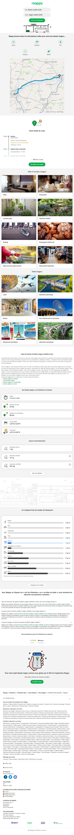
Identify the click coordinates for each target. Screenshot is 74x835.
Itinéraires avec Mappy (8, 711)
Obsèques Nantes (42, 725)
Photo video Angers (12, 748)
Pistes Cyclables (13, 759)
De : (33, 10)
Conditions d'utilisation (8, 813)
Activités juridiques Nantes (28, 738)
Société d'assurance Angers (10, 741)
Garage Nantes (25, 723)
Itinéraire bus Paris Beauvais (10, 714)
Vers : (33, 15)
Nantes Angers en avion (10, 384)
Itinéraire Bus (15, 706)
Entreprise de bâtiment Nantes (46, 723)
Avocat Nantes (50, 730)
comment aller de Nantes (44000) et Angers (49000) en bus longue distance (35, 614)
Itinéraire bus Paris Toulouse (26, 714)
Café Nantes (23, 728)
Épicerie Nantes (47, 738)
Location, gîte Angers (43, 741)
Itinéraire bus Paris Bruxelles (17, 713)
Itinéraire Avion (23, 706)
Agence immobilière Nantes (62, 723)
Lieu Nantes (39, 738)
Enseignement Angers (55, 747)
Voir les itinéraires (37, 20)
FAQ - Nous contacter (8, 815)
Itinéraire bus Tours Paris (64, 716)
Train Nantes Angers (9, 380)
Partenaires (10, 807)
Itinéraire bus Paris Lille (50, 711)
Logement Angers (59, 750)
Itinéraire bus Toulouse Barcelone (26, 718)
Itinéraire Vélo (22, 704)
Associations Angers (29, 743)
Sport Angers (66, 743)
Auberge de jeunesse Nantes (51, 727)
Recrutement (6, 804)
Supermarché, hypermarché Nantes (60, 734)
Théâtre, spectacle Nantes (61, 730)
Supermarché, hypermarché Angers (12, 752)
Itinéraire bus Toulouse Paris (46, 713)
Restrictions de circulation (35, 759)
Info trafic (5, 759)
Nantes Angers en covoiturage (12, 382)
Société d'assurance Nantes (29, 725)
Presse (4, 807)
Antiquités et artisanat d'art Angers (60, 752)
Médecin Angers (58, 743)
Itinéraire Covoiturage (58, 704)
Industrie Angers (36, 752)
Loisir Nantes (31, 736)
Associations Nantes (51, 728)
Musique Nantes (23, 730)
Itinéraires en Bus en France (23, 711)
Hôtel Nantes (6, 723)
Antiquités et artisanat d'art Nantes (45, 736)
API (4, 784)
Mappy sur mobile (7, 785)
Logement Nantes (29, 727)
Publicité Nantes (33, 730)
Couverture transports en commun (11, 816)
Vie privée (17, 813)
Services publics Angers (26, 747)
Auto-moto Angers (55, 739)
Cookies (23, 813)
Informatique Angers (57, 745)
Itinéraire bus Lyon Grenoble (58, 718)
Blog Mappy (6, 805)
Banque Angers (33, 750)
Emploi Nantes (41, 730)
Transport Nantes (52, 725)
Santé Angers (49, 743)
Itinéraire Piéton (13, 704)
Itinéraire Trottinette (34, 706)
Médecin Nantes (62, 728)
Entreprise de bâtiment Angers (27, 739)
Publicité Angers (45, 747)
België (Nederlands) (10, 794)
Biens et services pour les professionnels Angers (15, 745)
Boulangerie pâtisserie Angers (26, 748)
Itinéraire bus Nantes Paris (34, 716)
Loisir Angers (36, 747)
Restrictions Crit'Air (23, 759)
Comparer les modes (37, 585)
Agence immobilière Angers (43, 739)
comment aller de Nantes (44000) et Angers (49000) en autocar (31, 625)
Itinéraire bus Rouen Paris (40, 714)
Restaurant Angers (64, 738)
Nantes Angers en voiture (10, 379)
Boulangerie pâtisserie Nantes (19, 734)
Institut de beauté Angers (50, 748)
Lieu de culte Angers (15, 754)
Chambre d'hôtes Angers (55, 741)
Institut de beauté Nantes (44, 734)
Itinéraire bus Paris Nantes (10, 718)
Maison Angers (15, 739)
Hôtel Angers (56, 738)
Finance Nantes (36, 732)
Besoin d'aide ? (9, 767)
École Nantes (27, 732)
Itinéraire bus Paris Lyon (61, 713)
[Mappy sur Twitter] (10, 777)
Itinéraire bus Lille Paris (37, 711)
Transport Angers (32, 741)
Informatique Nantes (13, 730)
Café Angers (25, 750)
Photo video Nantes (46, 732)
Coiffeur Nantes (17, 725)
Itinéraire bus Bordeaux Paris (19, 716)
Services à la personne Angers (46, 750)
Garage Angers (6, 739)
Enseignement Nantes (8, 732)
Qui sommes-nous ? (8, 802)
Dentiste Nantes (19, 732)
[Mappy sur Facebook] (5, 777)
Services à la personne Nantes (19, 736)
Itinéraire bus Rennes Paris (55, 714)
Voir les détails (37, 473)
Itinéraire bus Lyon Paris (32, 713)
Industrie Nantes (32, 734)
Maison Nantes (33, 723)
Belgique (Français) (10, 793)
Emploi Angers (66, 745)
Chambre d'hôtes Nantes (9, 727)
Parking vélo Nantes (32, 728)
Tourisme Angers (46, 752)
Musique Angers (32, 745)
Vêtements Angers (26, 752)
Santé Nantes (41, 728)
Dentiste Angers (17, 750)
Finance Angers (38, 748)
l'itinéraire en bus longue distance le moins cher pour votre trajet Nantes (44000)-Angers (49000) (42, 604)
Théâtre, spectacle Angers (44, 745)
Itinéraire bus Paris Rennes (43, 718)
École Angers (15, 747)
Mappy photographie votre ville (11, 818)
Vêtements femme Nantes (58, 732)
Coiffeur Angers (65, 739)
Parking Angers (18, 743)
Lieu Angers (6, 754)
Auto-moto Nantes (7, 725)
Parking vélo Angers (40, 743)
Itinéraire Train (48, 704)
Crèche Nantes (17, 738)
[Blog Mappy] (15, 777)
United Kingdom (9, 796)
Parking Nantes (20, 727)
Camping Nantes (39, 727)
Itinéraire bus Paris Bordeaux (49, 716)
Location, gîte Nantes (62, 725)
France (7, 791)
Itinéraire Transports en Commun (35, 704)
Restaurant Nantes (15, 723)
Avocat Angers (7, 747)
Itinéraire (5, 704)
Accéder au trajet (37, 164)
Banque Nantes (7, 736)
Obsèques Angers (22, 741)
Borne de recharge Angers (27, 754)
